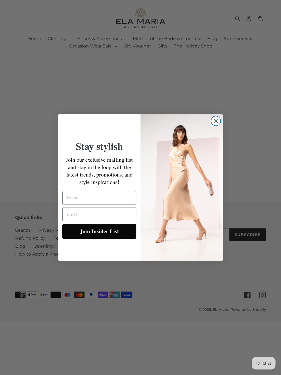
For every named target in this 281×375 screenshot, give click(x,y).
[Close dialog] (216, 121)
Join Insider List (99, 231)
